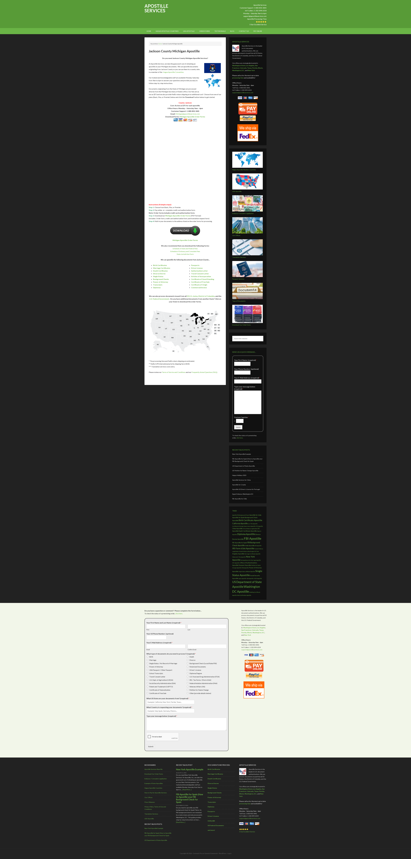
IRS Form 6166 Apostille (243, 548)
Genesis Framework (211, 853)
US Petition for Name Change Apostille (245, 470)
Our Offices (236, 235)
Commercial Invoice (199, 287)
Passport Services (238, 279)
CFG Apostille (259, 526)
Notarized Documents (197, 667)
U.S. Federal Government (159, 299)
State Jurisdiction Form (185, 254)
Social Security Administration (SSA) (162, 683)
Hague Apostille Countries (153, 788)
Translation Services (239, 257)
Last (189, 630)
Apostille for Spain (238, 517)
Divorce (192, 660)
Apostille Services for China (241, 480)
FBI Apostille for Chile (239, 499)
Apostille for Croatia (239, 485)
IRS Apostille (258, 545)
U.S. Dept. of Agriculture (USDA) (161, 680)
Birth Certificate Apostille (250, 520)
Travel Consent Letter (200, 274)
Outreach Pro (197, 853)
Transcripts (157, 285)
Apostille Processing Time (257, 19)
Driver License (197, 268)
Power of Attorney (160, 282)
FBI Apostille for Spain (239, 543)
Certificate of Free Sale (200, 282)
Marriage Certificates (161, 268)
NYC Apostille (235, 563)
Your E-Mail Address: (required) (247, 378)
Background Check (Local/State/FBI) (203, 663)
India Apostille (250, 545)
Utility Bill (211, 821)
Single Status (158, 276)
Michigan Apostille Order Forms (192, 117)
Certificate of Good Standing (202, 279)
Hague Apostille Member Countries (244, 170)
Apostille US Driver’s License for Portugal (246, 489)
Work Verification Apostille (244, 595)
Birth (151, 657)
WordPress (222, 853)
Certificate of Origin (199, 285)
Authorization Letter (199, 271)
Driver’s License (213, 816)
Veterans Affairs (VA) (197, 687)
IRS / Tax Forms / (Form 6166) (200, 680)
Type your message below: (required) (244, 388)
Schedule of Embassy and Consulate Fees (185, 251)
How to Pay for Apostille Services (155, 793)
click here (239, 438)
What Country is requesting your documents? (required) (169, 707)
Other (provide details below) (200, 693)
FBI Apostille (252, 538)
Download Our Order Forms (241, 325)
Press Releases (149, 802)
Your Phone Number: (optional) (246, 369)
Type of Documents (239, 301)
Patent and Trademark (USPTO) (161, 687)
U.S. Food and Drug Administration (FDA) (204, 677)
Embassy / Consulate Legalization (155, 779)
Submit (238, 427)
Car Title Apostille (253, 523)
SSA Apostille (250, 578)
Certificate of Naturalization (159, 690)
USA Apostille (237, 191)
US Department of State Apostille (243, 466)
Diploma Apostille (246, 534)
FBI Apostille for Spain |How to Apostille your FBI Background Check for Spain (189, 798)
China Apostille (237, 528)
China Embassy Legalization (250, 528)
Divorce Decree (159, 274)
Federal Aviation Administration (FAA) (203, 683)
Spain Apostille (242, 578)
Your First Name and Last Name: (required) (163, 623)
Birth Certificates (160, 265)
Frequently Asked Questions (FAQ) (204, 372)
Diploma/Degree (195, 673)
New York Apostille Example (241, 454)
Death (191, 657)
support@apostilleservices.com (255, 16)
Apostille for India (255, 515)
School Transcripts (156, 673)
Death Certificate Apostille (248, 531)
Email (148, 649)
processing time (238, 78)
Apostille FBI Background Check (240, 515)
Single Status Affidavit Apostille (247, 571)
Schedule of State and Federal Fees (185, 249)
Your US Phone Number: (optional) (159, 634)
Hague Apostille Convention (173, 72)
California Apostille (240, 523)
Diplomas (157, 287)
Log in (229, 853)
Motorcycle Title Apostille (239, 557)
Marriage (152, 660)
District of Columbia (206, 296)
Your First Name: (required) (245, 360)
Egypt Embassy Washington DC (242, 494)
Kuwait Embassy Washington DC (247, 551)
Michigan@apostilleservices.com (188, 114)
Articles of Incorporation (201, 276)
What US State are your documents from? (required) (167, 698)
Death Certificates (160, 271)
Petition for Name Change (199, 690)
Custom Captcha (241, 417)
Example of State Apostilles (153, 783)
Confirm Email (192, 649)
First (147, 630)
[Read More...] (187, 789)
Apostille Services (156, 8)
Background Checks (161, 279)
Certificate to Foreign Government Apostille (243, 526)
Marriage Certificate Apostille (252, 554)
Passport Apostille (245, 565)
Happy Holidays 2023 (239, 475)
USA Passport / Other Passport (160, 670)
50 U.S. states (192, 296)
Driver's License (195, 670)
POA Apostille (245, 567)
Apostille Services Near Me (153, 769)
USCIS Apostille (258, 578)
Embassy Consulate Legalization (243, 213)
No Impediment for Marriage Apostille (251, 560)
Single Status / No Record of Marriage (163, 663)
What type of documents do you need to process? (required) (171, 654)
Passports (195, 265)
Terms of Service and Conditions (173, 372)
